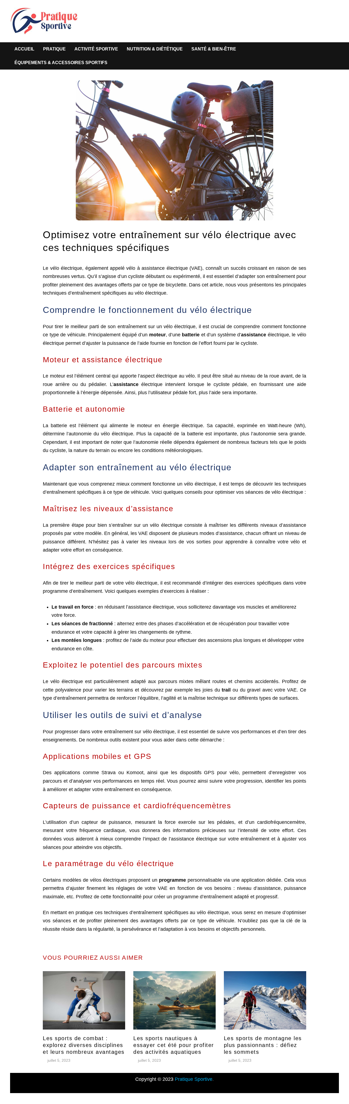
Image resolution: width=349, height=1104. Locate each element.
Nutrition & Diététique (155, 49)
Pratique (54, 49)
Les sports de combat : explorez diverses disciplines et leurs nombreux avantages (84, 1045)
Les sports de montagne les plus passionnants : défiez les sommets (263, 1045)
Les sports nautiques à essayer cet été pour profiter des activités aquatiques (173, 1045)
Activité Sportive (96, 49)
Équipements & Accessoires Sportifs (60, 62)
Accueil (24, 49)
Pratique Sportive (193, 1079)
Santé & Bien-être (213, 49)
